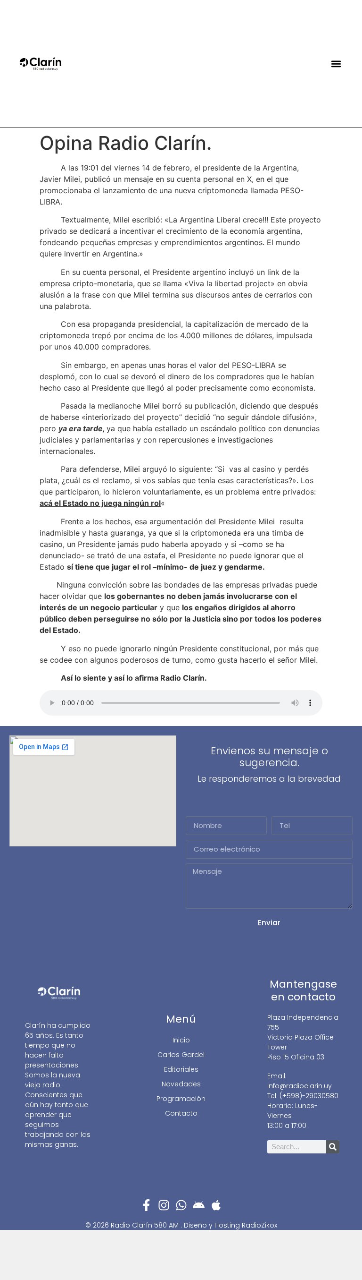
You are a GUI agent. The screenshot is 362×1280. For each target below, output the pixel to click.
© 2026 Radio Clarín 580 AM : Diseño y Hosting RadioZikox (181, 1225)
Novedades (181, 1084)
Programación (181, 1098)
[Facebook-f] (146, 1205)
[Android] (199, 1205)
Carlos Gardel (181, 1054)
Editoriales (181, 1069)
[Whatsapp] (181, 1205)
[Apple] (216, 1205)
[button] (336, 64)
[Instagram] (164, 1205)
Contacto (181, 1113)
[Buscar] (332, 1146)
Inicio (181, 1040)
